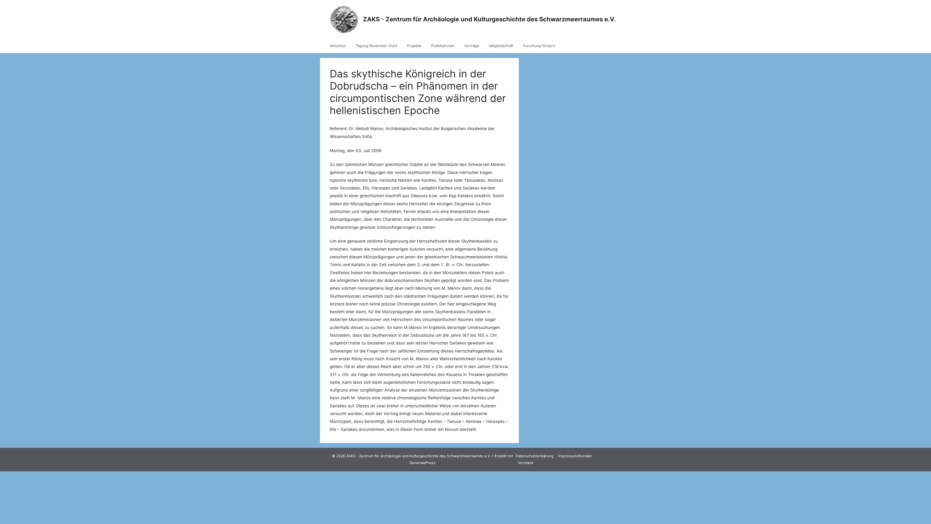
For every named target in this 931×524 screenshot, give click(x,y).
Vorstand (525, 462)
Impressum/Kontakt (575, 456)
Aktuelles (338, 45)
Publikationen (443, 45)
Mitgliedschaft (501, 45)
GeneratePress (422, 462)
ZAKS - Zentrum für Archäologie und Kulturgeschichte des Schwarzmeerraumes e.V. (489, 19)
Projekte (414, 45)
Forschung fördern (539, 45)
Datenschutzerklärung (534, 456)
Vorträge (471, 45)
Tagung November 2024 (376, 45)
